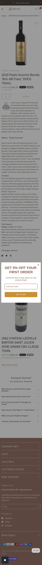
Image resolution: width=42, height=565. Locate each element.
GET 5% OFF (21, 294)
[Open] (5, 560)
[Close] (38, 264)
